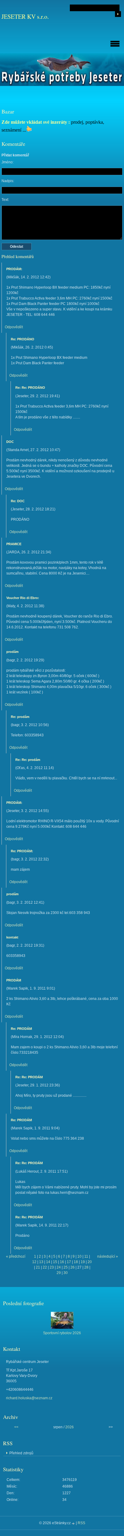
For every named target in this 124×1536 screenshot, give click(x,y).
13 (41, 1262)
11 (86, 1256)
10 (79, 1256)
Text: (5, 200)
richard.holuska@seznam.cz (29, 1398)
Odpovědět (14, 327)
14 (48, 1262)
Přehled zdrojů (21, 1453)
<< (16, 1427)
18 (76, 1262)
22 (45, 1267)
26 (72, 1267)
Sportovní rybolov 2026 (62, 1333)
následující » (107, 1256)
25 (66, 1267)
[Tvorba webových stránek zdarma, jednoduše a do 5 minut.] (74, 1523)
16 (62, 1262)
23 (52, 1267)
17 (69, 1262)
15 (55, 1262)
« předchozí (15, 1256)
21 (38, 1267)
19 (83, 1262)
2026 (69, 1427)
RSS (81, 1523)
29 (59, 1273)
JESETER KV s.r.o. (25, 16)
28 (86, 1267)
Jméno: (8, 162)
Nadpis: (8, 181)
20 (90, 1262)
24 (59, 1267)
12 (34, 1262)
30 (66, 1273)
